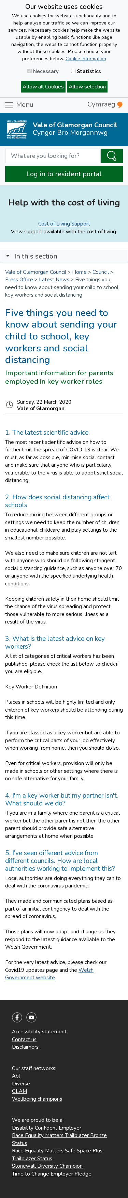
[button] (8, 256)
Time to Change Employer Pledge (51, 1173)
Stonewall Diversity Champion (47, 1166)
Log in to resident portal (64, 174)
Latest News (54, 279)
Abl (16, 1075)
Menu (23, 104)
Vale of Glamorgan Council (35, 272)
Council (101, 272)
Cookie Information (86, 58)
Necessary (45, 71)
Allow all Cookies (43, 86)
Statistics (88, 71)
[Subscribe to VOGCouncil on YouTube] (31, 1017)
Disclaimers (25, 1047)
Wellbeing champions (37, 1099)
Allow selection (87, 86)
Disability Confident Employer (46, 1128)
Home (79, 272)
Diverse (21, 1083)
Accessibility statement (39, 1031)
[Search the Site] (112, 156)
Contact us (24, 1039)
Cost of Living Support (64, 223)
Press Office (19, 279)
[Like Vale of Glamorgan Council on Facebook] (17, 1017)
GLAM (19, 1091)
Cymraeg (102, 104)
